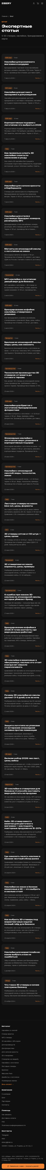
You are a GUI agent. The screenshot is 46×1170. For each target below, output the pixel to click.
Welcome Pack (7, 1073)
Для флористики (8, 1048)
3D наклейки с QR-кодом (11, 1041)
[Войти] (34, 3)
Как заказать (6, 1114)
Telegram (5, 1135)
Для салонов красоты (10, 1052)
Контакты (5, 1105)
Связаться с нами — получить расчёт (24, 1166)
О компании (6, 1094)
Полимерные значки (9, 1081)
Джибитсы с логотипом (10, 1077)
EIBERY (6, 3)
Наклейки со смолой (9, 1030)
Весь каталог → (8, 1084)
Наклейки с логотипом (10, 1063)
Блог (3, 1097)
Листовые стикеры (9, 1066)
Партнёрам (6, 1101)
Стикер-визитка (8, 1034)
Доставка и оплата (9, 1118)
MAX (3, 1139)
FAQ (3, 1122)
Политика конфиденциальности (14, 1125)
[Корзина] (38, 3)
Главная (4, 16)
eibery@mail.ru (7, 1142)
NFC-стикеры (7, 1037)
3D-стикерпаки (7, 1055)
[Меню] (42, 3)
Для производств (8, 1045)
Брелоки (5, 1070)
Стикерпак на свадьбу (10, 1059)
